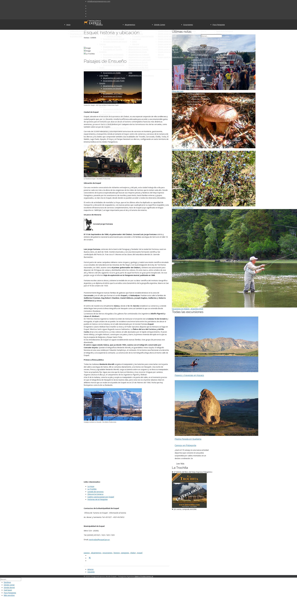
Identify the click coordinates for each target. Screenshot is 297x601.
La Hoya (90, 486)
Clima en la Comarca (95, 494)
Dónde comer (9, 585)
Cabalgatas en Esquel (195, 78)
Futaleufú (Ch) (104, 114)
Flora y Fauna (221, 34)
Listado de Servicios (95, 491)
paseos (87, 553)
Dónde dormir (9, 587)
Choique (223, 44)
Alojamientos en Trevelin (138, 49)
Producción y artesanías (225, 60)
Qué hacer (8, 590)
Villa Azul (135, 44)
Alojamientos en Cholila (112, 70)
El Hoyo (102, 91)
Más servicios (9, 595)
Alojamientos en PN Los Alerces (115, 127)
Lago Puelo (103, 75)
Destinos (99, 24)
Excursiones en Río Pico (112, 112)
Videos (219, 70)
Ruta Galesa (192, 67)
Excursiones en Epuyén (112, 88)
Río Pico (102, 107)
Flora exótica (225, 39)
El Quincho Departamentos (143, 36)
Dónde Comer (159, 24)
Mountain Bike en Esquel (196, 86)
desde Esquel (196, 34)
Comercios (220, 62)
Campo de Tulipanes (195, 75)
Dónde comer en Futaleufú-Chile (170, 57)
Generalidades (196, 60)
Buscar (203, 31)
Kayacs (190, 83)
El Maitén (103, 52)
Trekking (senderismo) (196, 93)
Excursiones (188, 24)
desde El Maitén (197, 36)
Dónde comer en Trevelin (168, 34)
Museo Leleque (226, 54)
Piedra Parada (192, 88)
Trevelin (102, 44)
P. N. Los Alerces (106, 125)
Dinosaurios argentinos (225, 49)
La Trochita (191, 31)
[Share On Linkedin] (88, 560)
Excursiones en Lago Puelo (113, 80)
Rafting (190, 91)
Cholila (101, 67)
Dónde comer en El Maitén (168, 39)
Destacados (225, 65)
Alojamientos (130, 24)
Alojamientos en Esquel (112, 34)
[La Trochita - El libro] (189, 490)
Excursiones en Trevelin (112, 49)
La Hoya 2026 (192, 57)
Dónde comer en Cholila (167, 36)
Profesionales (221, 57)
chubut (133, 553)
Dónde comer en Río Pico (168, 49)
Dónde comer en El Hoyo (168, 47)
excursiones (107, 553)
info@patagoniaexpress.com (98, 1)
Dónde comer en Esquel (167, 31)
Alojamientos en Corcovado (114, 62)
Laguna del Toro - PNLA (200, 99)
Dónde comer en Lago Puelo (169, 41)
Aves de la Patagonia (224, 31)
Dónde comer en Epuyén (168, 44)
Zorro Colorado (226, 41)
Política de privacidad (78, 31)
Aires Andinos (137, 34)
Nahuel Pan (224, 67)
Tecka (101, 99)
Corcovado (103, 60)
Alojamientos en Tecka (112, 104)
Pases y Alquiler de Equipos (202, 65)
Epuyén (102, 83)
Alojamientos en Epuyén (112, 86)
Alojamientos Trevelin (111, 47)
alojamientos (96, 553)
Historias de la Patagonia (97, 499)
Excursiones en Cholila (112, 73)
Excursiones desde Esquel (113, 39)
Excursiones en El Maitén (113, 57)
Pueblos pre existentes (225, 52)
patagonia (125, 553)
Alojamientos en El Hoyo (113, 93)
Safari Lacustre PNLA (199, 54)
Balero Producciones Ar (144, 576)
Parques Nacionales (195, 41)
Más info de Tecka (110, 101)
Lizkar (134, 41)
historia (117, 553)
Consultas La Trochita (199, 39)
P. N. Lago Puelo (197, 47)
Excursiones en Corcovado (113, 65)
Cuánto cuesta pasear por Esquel (100, 497)
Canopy (190, 80)
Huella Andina (192, 104)
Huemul (223, 47)
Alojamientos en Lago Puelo (114, 78)
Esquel (102, 31)
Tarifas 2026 (196, 62)
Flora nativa (224, 36)
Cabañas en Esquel (114, 36)
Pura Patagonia (219, 24)
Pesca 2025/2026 (194, 101)
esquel (139, 553)
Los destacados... (135, 31)
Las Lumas (136, 39)
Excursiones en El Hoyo (112, 96)
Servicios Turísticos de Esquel (115, 41)
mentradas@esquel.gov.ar (99, 539)
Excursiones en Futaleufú (113, 122)
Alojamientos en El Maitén (113, 54)
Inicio (68, 24)
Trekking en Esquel (198, 96)
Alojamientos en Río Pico (113, 109)
